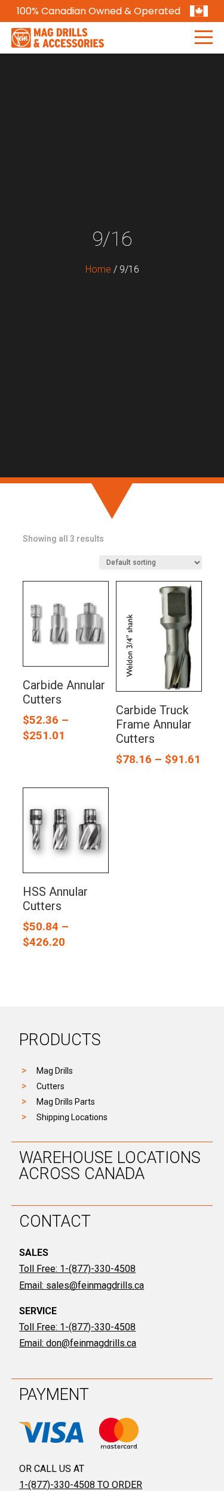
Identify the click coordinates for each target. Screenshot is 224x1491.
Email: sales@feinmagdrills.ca (81, 1285)
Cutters (50, 1086)
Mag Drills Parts (65, 1101)
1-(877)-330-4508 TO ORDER (80, 1484)
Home (98, 269)
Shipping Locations (72, 1117)
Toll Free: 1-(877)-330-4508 (77, 1268)
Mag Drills (54, 1071)
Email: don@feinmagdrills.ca (77, 1343)
